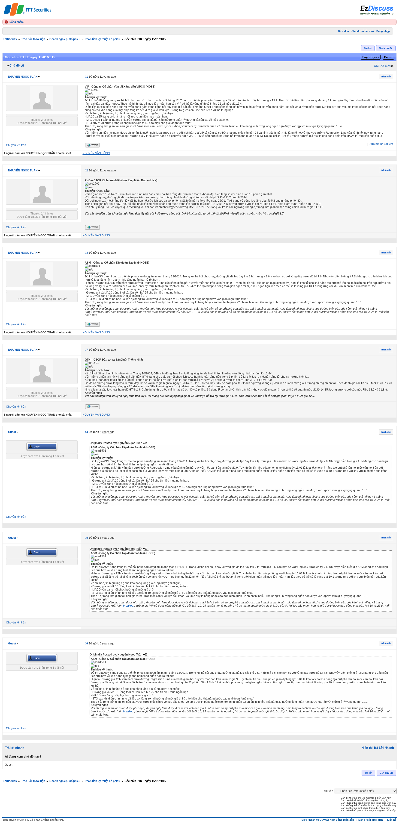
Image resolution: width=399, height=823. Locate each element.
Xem (387, 57)
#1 (86, 76)
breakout (128, 605)
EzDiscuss (10, 39)
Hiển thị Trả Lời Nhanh (378, 748)
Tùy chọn (369, 57)
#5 (86, 537)
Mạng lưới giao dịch (370, 819)
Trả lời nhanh (14, 748)
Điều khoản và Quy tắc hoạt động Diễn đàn (328, 819)
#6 (86, 643)
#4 (86, 432)
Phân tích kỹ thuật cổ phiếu (102, 39)
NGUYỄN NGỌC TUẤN (23, 76)
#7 (86, 349)
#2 (86, 170)
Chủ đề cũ (16, 65)
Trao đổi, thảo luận (33, 39)
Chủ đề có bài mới (362, 31)
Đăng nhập (16, 22)
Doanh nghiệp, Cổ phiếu (64, 39)
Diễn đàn (343, 31)
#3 (86, 252)
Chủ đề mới (382, 66)
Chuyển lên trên (16, 145)
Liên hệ (391, 819)
